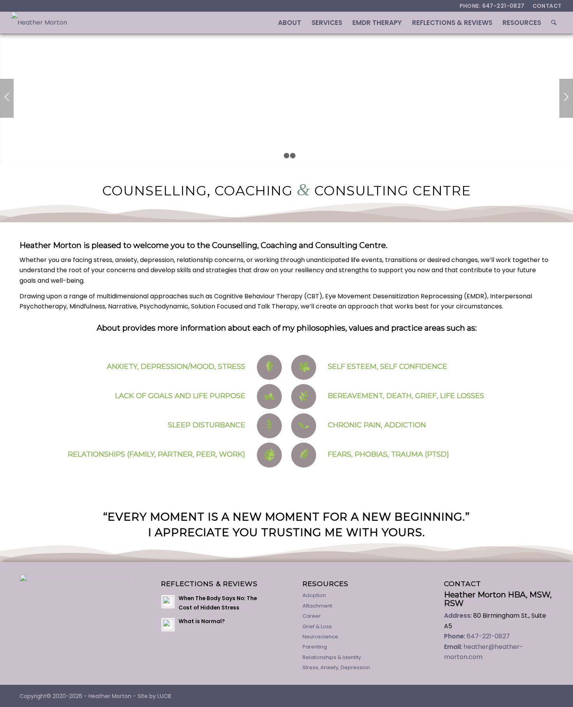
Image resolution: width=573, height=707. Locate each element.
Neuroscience (320, 636)
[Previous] (7, 98)
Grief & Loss (317, 626)
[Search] (553, 22)
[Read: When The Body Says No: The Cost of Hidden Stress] (168, 602)
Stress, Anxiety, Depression (336, 667)
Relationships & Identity (331, 657)
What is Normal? (202, 621)
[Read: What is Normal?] (168, 625)
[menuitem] (545, 6)
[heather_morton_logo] (39, 22)
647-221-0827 (488, 636)
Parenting (314, 646)
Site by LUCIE (155, 696)
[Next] (566, 98)
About (108, 328)
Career (311, 616)
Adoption (314, 595)
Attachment (317, 606)
